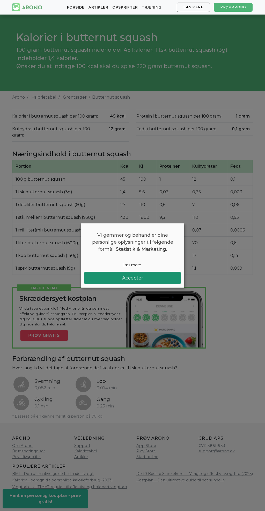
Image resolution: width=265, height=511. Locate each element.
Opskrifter (125, 7)
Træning (151, 7)
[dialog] (132, 255)
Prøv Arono (233, 7)
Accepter (132, 278)
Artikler (98, 7)
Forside (76, 7)
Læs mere (193, 7)
